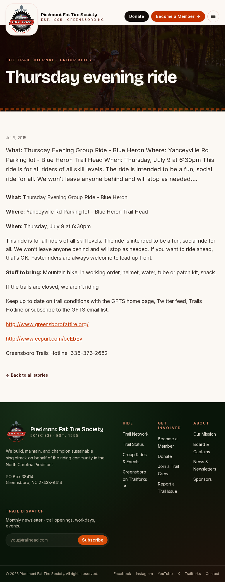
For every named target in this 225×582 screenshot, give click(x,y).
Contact (212, 573)
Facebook (122, 573)
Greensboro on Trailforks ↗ (135, 479)
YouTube (165, 573)
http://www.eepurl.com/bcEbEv (44, 339)
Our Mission (204, 434)
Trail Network (136, 434)
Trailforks (193, 573)
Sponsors (202, 479)
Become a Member (175, 16)
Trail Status (133, 444)
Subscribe (92, 539)
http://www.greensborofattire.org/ (47, 324)
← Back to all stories (27, 375)
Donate (136, 16)
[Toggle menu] (213, 16)
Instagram (144, 573)
